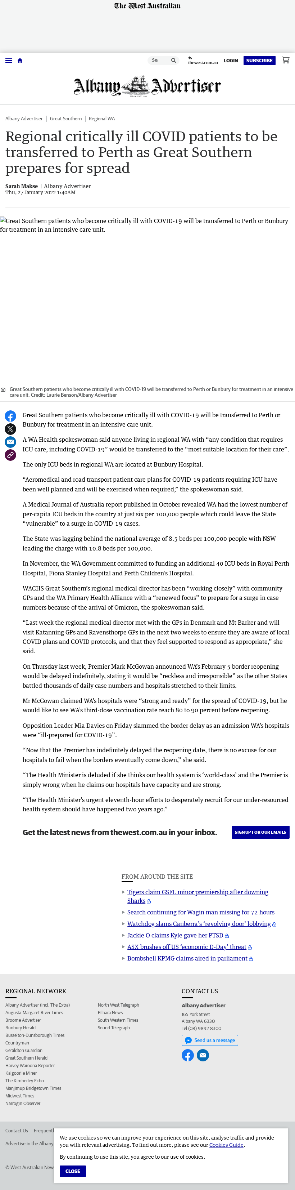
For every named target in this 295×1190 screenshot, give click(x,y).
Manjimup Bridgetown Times (33, 1088)
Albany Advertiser (24, 118)
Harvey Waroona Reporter (30, 1065)
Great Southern (66, 118)
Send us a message (215, 1040)
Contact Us (16, 1130)
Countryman (17, 1043)
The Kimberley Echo (24, 1080)
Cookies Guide (226, 1145)
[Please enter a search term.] (173, 60)
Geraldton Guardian (23, 1050)
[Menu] (8, 60)
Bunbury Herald (20, 1027)
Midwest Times (19, 1095)
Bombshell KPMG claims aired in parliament (187, 958)
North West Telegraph (118, 1005)
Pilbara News (110, 1012)
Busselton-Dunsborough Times (34, 1035)
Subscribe (259, 60)
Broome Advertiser (23, 1020)
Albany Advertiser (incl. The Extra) (37, 1005)
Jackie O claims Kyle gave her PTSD (175, 935)
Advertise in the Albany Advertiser (41, 1143)
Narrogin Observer (22, 1103)
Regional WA (102, 118)
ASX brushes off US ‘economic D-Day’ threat (186, 946)
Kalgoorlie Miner (21, 1073)
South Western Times (118, 1020)
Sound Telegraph (114, 1027)
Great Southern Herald (26, 1058)
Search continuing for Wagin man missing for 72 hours (200, 912)
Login (231, 60)
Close (72, 1171)
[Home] (20, 60)
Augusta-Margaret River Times (34, 1012)
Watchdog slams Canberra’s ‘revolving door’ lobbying (199, 923)
